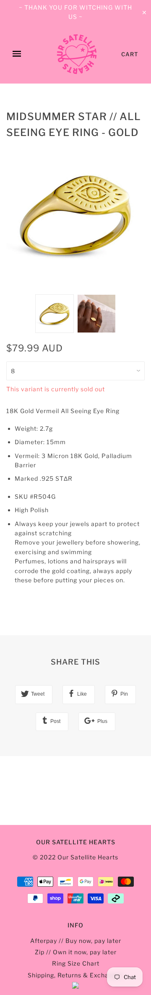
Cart (129, 54)
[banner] (77, 54)
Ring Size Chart (75, 963)
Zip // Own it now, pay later (76, 952)
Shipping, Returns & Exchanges (75, 975)
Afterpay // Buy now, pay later (75, 940)
